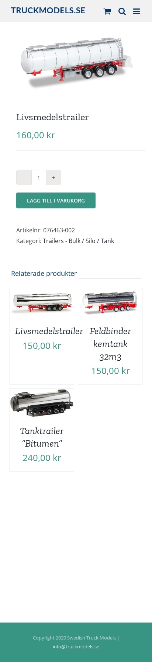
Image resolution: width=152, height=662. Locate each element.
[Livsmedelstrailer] (42, 293)
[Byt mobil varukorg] (107, 11)
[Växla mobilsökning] (122, 11)
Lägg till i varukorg (56, 200)
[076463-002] (76, 62)
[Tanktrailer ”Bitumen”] (42, 394)
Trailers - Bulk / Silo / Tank (78, 241)
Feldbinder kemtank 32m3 (110, 343)
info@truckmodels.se (76, 646)
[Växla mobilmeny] (137, 11)
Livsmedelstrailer (49, 331)
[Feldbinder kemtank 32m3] (110, 293)
